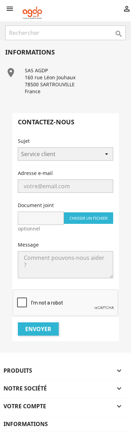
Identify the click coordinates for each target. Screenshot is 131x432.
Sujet (24, 141)
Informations (25, 424)
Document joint (36, 205)
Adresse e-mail (35, 173)
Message (28, 244)
